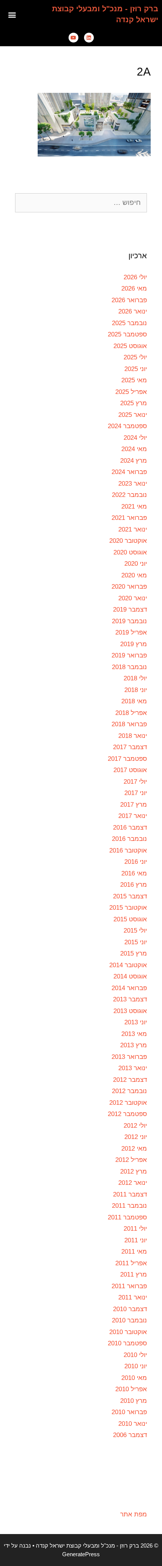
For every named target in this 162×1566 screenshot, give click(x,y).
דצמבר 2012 (130, 1079)
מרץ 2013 (133, 1045)
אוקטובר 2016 (128, 850)
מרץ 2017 (133, 804)
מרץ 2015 (133, 953)
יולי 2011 (135, 1228)
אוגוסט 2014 (130, 976)
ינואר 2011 (132, 1297)
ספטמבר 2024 (127, 426)
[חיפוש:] (81, 202)
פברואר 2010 (129, 1412)
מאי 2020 (134, 575)
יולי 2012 (135, 1125)
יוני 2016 (135, 861)
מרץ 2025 (133, 403)
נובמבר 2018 (129, 667)
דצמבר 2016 (130, 827)
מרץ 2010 (133, 1400)
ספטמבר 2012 (127, 1114)
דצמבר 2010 (130, 1309)
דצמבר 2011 (130, 1194)
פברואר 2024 (129, 472)
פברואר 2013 (129, 1056)
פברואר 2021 (129, 517)
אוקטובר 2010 (128, 1332)
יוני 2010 (135, 1366)
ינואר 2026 (132, 311)
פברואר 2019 (129, 655)
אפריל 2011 (131, 1263)
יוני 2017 (135, 793)
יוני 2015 (135, 942)
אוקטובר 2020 (128, 540)
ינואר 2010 (132, 1423)
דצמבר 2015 (130, 896)
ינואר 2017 (132, 815)
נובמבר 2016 (129, 838)
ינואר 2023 (132, 483)
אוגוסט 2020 (130, 552)
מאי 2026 (134, 288)
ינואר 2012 (132, 1182)
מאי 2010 (134, 1377)
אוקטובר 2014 (128, 965)
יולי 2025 (135, 357)
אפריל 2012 (131, 1159)
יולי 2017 (135, 781)
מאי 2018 (134, 701)
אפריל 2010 (131, 1389)
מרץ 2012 (133, 1171)
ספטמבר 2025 (127, 334)
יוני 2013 (135, 1022)
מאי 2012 (134, 1148)
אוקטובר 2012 (128, 1102)
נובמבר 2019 (129, 621)
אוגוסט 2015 (130, 919)
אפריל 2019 (131, 632)
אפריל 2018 (131, 712)
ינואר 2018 (132, 735)
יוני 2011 (135, 1240)
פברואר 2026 (129, 300)
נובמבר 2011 (129, 1205)
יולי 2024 (135, 437)
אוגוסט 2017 (130, 770)
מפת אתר (133, 1514)
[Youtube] (73, 37)
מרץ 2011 (133, 1274)
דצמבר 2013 (130, 999)
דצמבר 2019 (130, 609)
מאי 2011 (134, 1251)
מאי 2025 (134, 380)
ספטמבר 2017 (127, 758)
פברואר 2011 (129, 1286)
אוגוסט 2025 (130, 346)
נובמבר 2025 (129, 323)
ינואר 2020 (132, 598)
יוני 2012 (135, 1136)
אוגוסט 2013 (130, 1011)
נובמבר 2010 (129, 1320)
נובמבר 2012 (129, 1091)
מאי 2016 (134, 873)
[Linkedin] (89, 37)
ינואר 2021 (132, 529)
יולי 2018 (135, 678)
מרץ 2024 (133, 460)
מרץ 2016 (133, 884)
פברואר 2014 (129, 988)
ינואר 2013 (132, 1068)
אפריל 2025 (131, 391)
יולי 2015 (135, 930)
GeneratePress (81, 1554)
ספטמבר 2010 (127, 1343)
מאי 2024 (134, 449)
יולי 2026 (135, 277)
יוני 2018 (135, 690)
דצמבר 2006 (130, 1435)
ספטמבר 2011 (127, 1217)
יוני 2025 (135, 369)
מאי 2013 (134, 1033)
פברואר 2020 (129, 586)
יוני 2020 (135, 563)
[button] (12, 14)
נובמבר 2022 (129, 494)
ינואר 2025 (132, 414)
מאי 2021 (134, 506)
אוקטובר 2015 (128, 907)
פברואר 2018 (129, 724)
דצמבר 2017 (130, 747)
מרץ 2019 (133, 644)
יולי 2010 (135, 1355)
